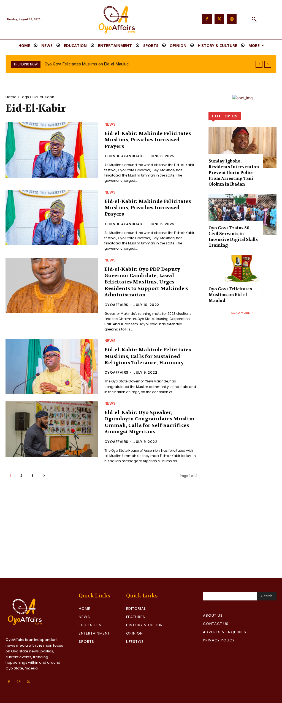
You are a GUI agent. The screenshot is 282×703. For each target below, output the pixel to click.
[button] (254, 19)
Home (11, 97)
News (110, 124)
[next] (267, 64)
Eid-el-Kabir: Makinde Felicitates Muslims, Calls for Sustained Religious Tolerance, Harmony (147, 356)
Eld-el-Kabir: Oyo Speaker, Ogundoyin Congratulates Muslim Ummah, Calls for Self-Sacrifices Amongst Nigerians (149, 422)
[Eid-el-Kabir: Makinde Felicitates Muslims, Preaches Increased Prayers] (52, 150)
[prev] (259, 64)
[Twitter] (219, 19)
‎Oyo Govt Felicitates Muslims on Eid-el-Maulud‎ (87, 64)
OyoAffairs (116, 304)
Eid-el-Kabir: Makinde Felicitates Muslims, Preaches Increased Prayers (147, 140)
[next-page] (43, 475)
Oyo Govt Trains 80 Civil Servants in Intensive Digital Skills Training (233, 236)
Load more (240, 312)
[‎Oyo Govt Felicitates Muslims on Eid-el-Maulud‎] (242, 275)
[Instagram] (232, 19)
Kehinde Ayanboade (124, 156)
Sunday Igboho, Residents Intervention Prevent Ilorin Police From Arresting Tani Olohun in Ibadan (233, 172)
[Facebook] (207, 19)
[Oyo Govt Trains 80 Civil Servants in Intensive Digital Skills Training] (242, 214)
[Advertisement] (141, 536)
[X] (28, 681)
